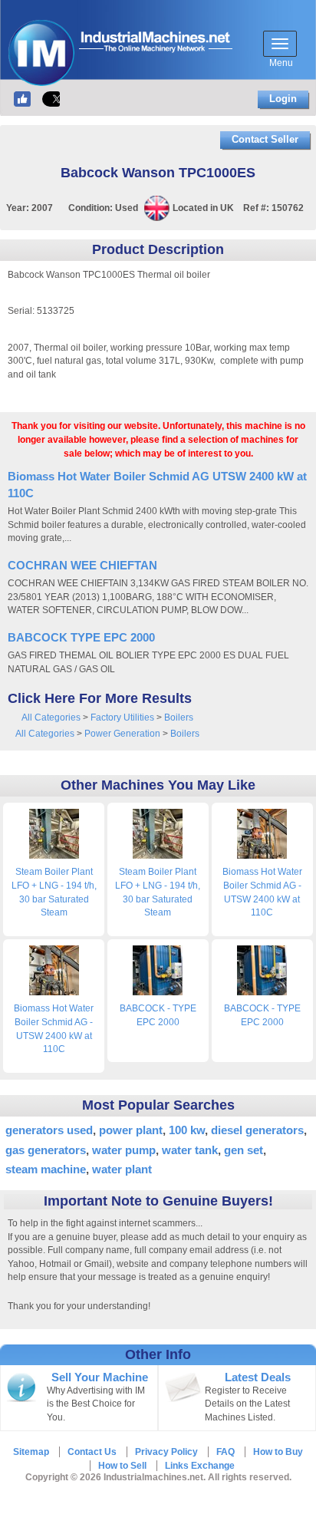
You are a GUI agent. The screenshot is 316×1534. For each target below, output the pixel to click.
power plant (131, 1129)
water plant (122, 1169)
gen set (243, 1149)
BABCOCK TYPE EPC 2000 (81, 637)
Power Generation (122, 733)
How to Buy (278, 1452)
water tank (190, 1149)
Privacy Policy (166, 1452)
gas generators (45, 1149)
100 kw (187, 1129)
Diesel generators (257, 1129)
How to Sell (122, 1465)
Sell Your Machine (99, 1377)
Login (283, 98)
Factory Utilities (122, 717)
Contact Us (92, 1452)
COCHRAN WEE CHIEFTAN (82, 565)
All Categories (51, 717)
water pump (124, 1149)
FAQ (225, 1452)
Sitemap (31, 1452)
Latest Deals (258, 1377)
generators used (49, 1129)
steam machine (45, 1169)
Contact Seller (265, 139)
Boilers (178, 717)
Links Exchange (200, 1465)
